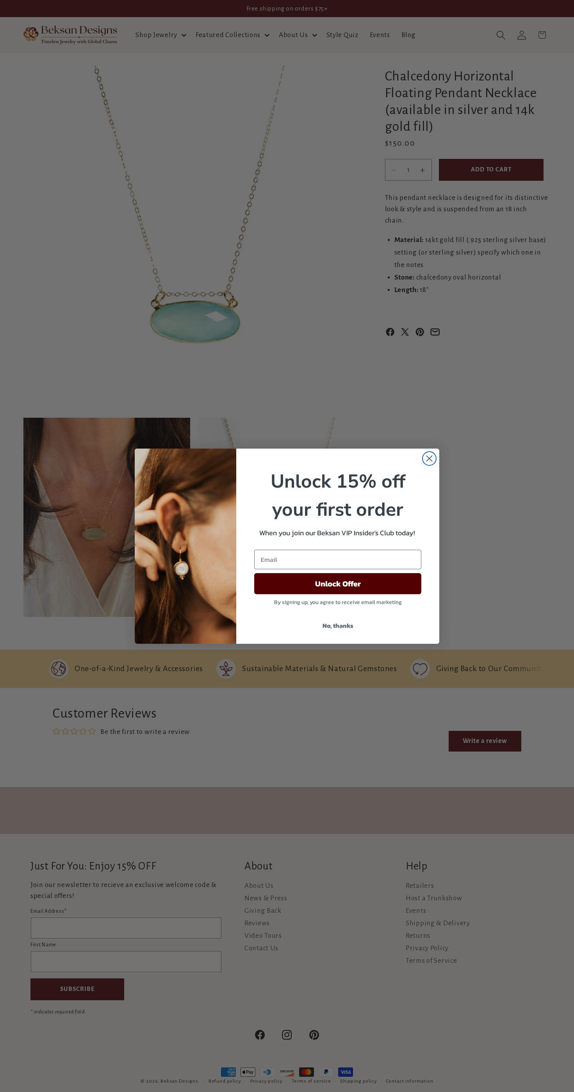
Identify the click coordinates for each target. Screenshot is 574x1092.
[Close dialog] (429, 458)
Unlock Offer (338, 584)
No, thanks (338, 625)
